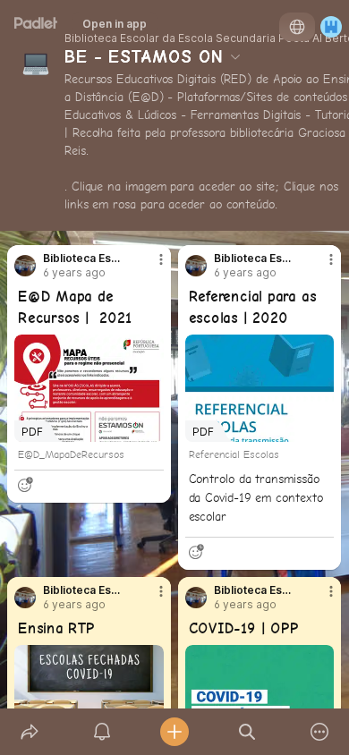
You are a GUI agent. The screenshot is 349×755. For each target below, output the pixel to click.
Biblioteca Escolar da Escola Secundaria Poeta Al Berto (84, 258)
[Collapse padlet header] (235, 56)
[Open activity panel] (101, 732)
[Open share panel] (29, 732)
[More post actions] (149, 266)
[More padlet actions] (319, 732)
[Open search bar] (247, 731)
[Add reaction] (25, 485)
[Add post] (174, 732)
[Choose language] (297, 27)
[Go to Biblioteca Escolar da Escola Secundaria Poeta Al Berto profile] (25, 265)
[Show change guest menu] (331, 27)
